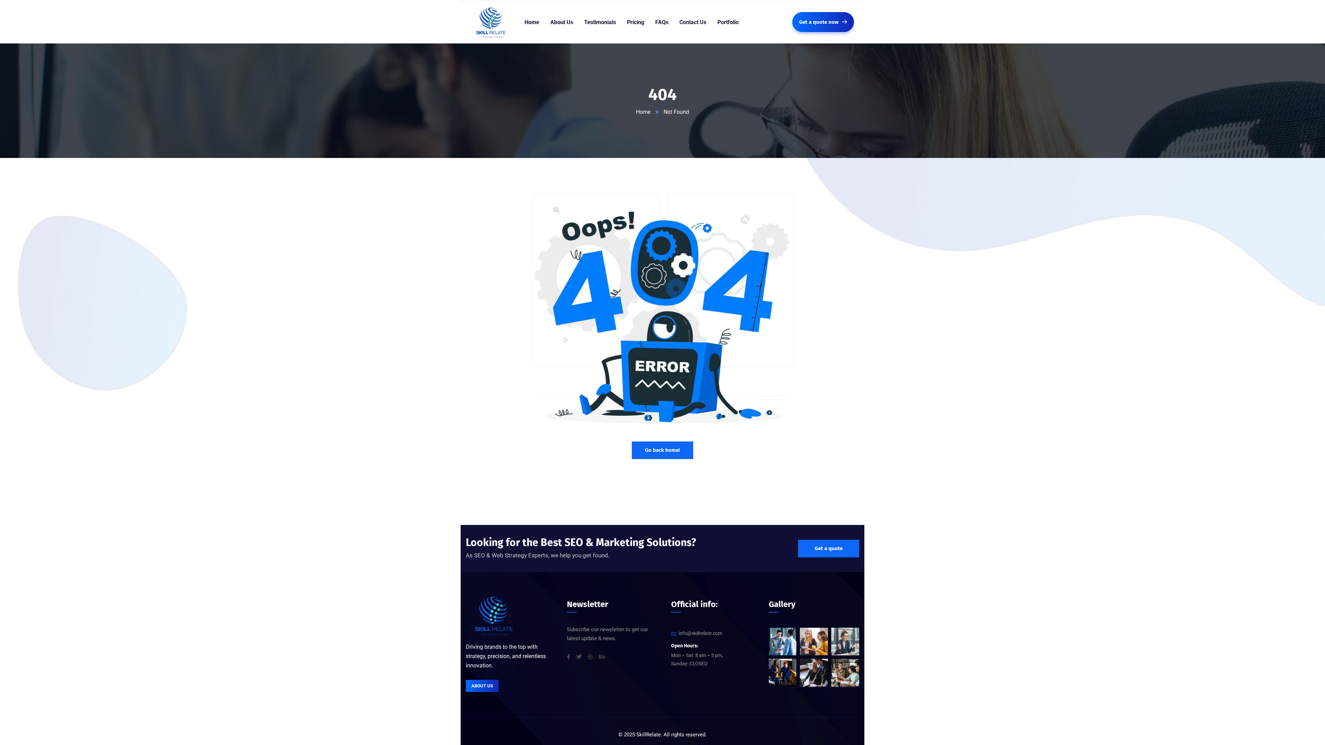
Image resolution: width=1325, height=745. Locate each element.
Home (643, 112)
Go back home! (662, 450)
